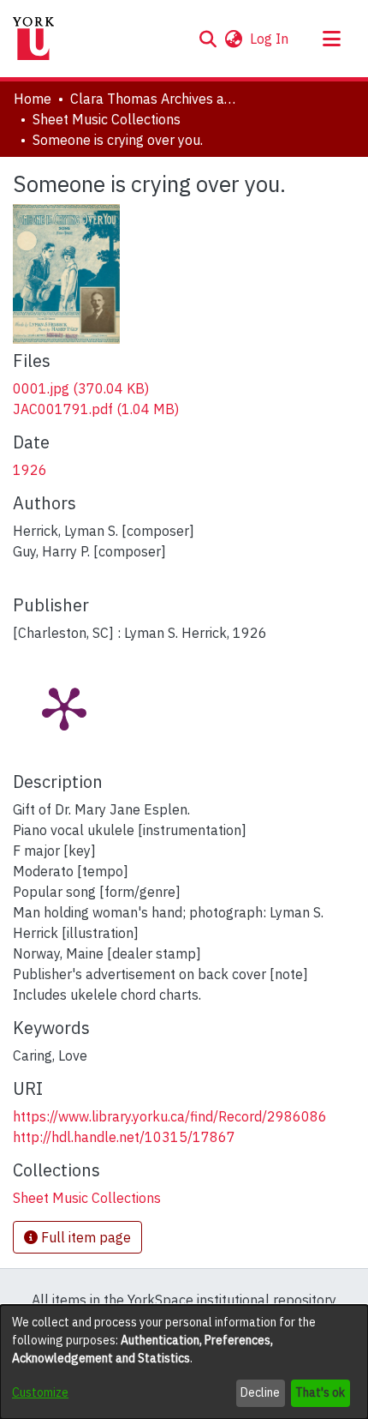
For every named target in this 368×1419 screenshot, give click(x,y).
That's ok (320, 1392)
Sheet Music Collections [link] (107, 119)
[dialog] (184, 1362)
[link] (81, 388)
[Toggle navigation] (331, 38)
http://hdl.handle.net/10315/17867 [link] (124, 1136)
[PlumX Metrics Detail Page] (64, 707)
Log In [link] (270, 38)
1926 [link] (30, 469)
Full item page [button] (84, 1237)
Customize (40, 1392)
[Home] (33, 38)
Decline (260, 1392)
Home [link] (32, 98)
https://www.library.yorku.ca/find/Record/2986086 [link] (170, 1116)
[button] (207, 38)
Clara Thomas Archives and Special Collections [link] (155, 98)
